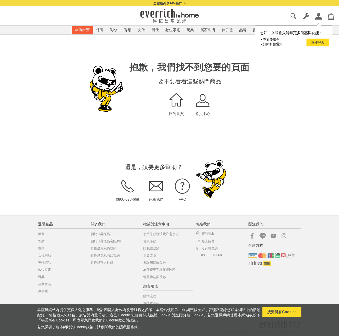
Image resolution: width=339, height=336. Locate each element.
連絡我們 (156, 199)
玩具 (190, 30)
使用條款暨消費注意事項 (161, 234)
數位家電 (172, 30)
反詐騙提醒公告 (154, 262)
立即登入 (317, 42)
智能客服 (208, 233)
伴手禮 (227, 30)
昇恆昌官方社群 (102, 262)
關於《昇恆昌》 (102, 234)
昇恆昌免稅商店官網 (105, 255)
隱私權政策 (151, 248)
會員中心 (202, 114)
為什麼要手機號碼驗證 (159, 270)
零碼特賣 (82, 30)
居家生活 (207, 30)
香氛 (127, 30)
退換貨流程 (151, 303)
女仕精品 (44, 255)
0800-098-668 (127, 199)
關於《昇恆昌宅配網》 (107, 241)
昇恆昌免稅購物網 (103, 248)
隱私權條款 (128, 327)
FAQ (182, 199)
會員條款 (149, 241)
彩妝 (113, 30)
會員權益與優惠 (154, 277)
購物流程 (149, 296)
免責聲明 (149, 255)
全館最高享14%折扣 (167, 3)
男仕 (155, 30)
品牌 (243, 30)
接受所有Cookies (282, 312)
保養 (100, 30)
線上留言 (208, 241)
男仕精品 (44, 262)
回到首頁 (176, 114)
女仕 (141, 30)
